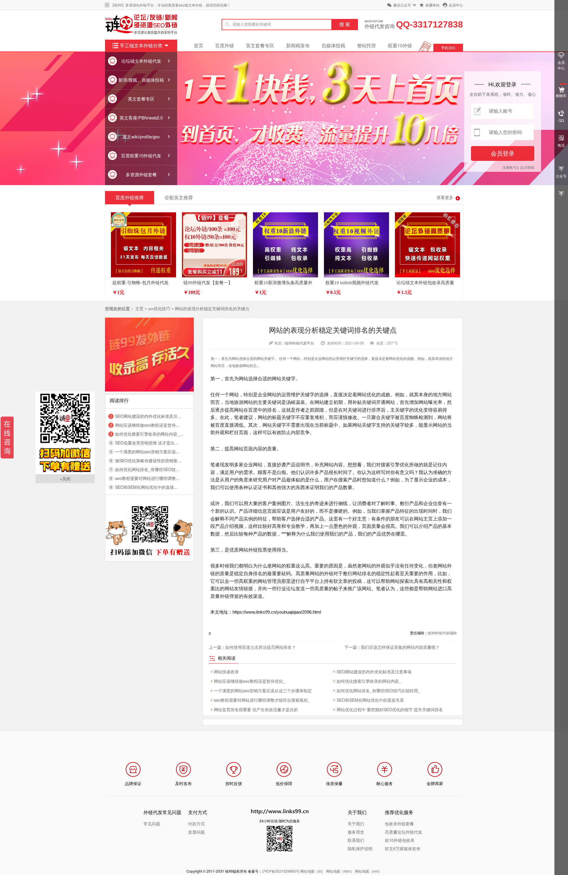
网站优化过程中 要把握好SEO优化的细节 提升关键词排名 (390, 709)
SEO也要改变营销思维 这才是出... (146, 443)
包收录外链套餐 (399, 824)
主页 (139, 309)
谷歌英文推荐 (178, 197)
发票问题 (196, 832)
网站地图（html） (340, 871)
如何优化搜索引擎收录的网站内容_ (369, 681)
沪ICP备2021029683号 (280, 871)
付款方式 (196, 824)
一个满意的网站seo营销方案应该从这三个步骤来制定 (263, 690)
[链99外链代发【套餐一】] (214, 244)
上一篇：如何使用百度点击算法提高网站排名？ (252, 647)
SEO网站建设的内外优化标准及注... (148, 416)
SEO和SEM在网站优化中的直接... (146, 487)
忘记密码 (527, 167)
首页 (198, 45)
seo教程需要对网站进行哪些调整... (147, 478)
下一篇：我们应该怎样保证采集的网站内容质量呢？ (392, 647)
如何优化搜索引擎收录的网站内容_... (149, 434)
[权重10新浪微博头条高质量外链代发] (285, 244)
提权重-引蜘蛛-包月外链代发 (140, 282)
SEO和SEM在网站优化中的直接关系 (370, 700)
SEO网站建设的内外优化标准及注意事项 (374, 672)
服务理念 (356, 832)
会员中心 (456, 4)
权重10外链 (400, 45)
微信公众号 (402, 4)
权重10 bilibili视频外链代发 (352, 282)
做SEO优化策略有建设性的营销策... (148, 460)
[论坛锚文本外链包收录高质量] (427, 244)
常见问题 (151, 824)
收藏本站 (432, 4)
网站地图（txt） (312, 871)
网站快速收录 (226, 672)
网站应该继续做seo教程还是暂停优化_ (249, 681)
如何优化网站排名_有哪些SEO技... (147, 469)
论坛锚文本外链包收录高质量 (425, 282)
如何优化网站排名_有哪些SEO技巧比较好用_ (378, 690)
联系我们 (356, 840)
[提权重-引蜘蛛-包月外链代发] (143, 244)
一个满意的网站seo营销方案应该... (147, 452)
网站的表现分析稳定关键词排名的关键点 (212, 309)
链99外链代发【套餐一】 (208, 282)
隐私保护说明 (360, 848)
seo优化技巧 (159, 309)
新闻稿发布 (298, 45)
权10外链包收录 (399, 840)
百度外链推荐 (129, 197)
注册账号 (509, 167)
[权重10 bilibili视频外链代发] (356, 244)
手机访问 (448, 47)
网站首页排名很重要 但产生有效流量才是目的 (256, 709)
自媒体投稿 (333, 45)
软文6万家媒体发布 (402, 848)
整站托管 (366, 45)
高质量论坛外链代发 (403, 832)
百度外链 (224, 45)
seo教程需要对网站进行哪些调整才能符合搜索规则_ (262, 700)
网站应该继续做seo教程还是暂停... (147, 425)
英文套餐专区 (260, 45)
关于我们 (356, 824)
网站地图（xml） (368, 871)
